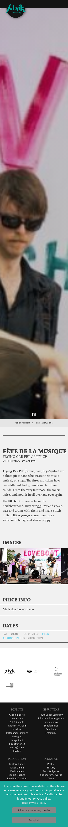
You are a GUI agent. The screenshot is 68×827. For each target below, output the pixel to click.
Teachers (51, 730)
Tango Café (17, 741)
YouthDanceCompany (51, 716)
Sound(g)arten (17, 745)
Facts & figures (51, 772)
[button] (60, 544)
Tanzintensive (51, 723)
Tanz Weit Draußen (17, 780)
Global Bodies (17, 716)
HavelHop (17, 730)
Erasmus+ (51, 734)
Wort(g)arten (17, 748)
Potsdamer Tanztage (17, 734)
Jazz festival (17, 719)
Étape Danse (17, 769)
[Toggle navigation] (59, 4)
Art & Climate (17, 723)
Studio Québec (17, 776)
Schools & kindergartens (51, 719)
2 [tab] (37, 589)
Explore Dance (17, 765)
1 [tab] (31, 589)
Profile (51, 765)
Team (51, 780)
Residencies (17, 772)
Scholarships (51, 727)
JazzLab (17, 752)
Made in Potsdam (17, 727)
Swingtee (17, 738)
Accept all (34, 820)
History (51, 769)
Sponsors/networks (51, 776)
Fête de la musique (44, 424)
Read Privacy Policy (34, 802)
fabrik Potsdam (22, 424)
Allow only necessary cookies (34, 810)
